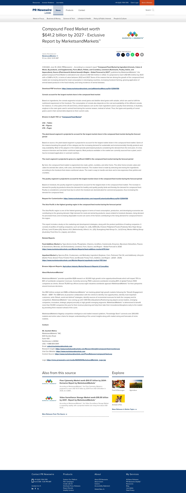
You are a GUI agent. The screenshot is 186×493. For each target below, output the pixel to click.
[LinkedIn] (33, 489)
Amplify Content (68, 490)
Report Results (68, 488)
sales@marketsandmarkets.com (59, 346)
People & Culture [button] (120, 18)
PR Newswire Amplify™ (133, 482)
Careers (97, 484)
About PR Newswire (101, 479)
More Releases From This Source (53, 414)
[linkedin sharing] (128, 55)
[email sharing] (142, 55)
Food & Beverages (118, 390)
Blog (127, 486)
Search (148, 10)
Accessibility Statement (102, 486)
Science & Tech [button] (69, 18)
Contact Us (35, 486)
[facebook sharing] (118, 55)
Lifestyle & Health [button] (84, 18)
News (58, 10)
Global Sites (99, 489)
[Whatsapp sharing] (132, 55)
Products (69, 10)
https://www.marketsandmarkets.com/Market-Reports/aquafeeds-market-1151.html (74, 260)
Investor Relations (48, 3)
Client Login (135, 3)
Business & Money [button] (54, 18)
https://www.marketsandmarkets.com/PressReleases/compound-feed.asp (83, 354)
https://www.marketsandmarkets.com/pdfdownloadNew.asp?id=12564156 (90, 88)
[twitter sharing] (123, 55)
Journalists (59, 3)
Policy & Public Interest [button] (102, 18)
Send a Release (147, 3)
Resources (36, 3)
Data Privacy (130, 490)
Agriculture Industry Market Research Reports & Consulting (85, 266)
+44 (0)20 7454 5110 (41, 479)
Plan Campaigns (68, 482)
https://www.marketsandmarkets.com (70, 351)
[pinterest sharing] (137, 55)
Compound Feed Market (71, 117)
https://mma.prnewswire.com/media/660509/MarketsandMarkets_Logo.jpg (76, 360)
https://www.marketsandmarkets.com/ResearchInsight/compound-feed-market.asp (88, 349)
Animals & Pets (117, 405)
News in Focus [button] (38, 18)
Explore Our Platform (70, 479)
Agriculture (133, 390)
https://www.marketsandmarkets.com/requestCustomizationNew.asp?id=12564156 (96, 198)
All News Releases (132, 479)
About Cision (99, 482)
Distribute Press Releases (71, 486)
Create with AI (67, 484)
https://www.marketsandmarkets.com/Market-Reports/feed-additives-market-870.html (75, 249)
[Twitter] (38, 489)
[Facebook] (35, 489)
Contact (81, 10)
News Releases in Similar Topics (123, 409)
